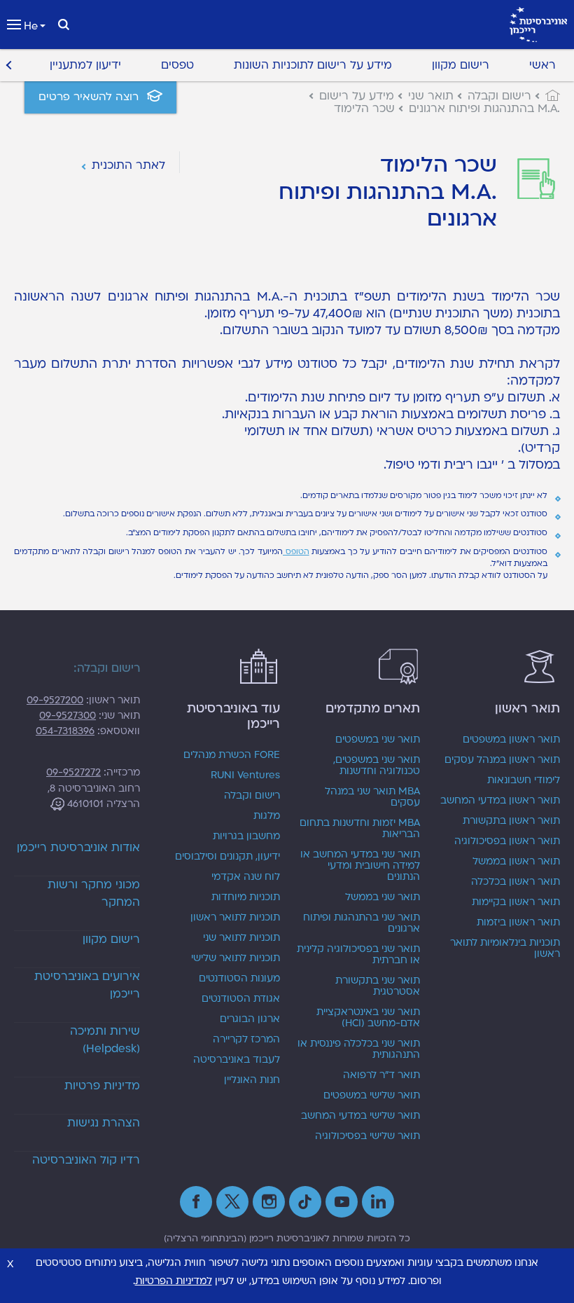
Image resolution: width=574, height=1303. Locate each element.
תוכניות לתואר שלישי (235, 958)
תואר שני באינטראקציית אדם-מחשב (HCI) (368, 1018)
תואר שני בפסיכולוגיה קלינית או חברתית (358, 955)
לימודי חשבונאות (523, 780)
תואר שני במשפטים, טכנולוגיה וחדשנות (376, 765)
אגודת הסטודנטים (241, 999)
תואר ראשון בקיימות (516, 902)
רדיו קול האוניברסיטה (86, 1160)
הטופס (296, 551)
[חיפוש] (63, 25)
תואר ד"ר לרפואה (381, 1075)
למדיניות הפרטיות (173, 1281)
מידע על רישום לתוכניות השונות (313, 65)
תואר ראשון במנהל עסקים (502, 760)
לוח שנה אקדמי (245, 877)
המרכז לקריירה (246, 1039)
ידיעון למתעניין (85, 65)
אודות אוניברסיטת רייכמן (78, 847)
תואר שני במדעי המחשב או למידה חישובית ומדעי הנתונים (360, 866)
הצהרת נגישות (103, 1123)
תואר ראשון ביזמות (518, 922)
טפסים (177, 65)
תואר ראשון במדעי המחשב (500, 800)
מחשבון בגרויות (246, 836)
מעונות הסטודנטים (239, 978)
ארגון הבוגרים (250, 1019)
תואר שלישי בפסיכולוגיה (367, 1136)
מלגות (266, 816)
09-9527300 (67, 715)
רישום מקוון (460, 65)
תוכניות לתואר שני (241, 938)
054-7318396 (65, 731)
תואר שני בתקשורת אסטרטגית (377, 986)
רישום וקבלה (252, 795)
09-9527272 (73, 772)
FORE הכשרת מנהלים (231, 755)
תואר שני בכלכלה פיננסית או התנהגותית (359, 1049)
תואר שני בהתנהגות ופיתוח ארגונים (361, 923)
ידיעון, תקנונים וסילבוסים (227, 856)
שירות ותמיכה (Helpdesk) (105, 1039)
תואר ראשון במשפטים (511, 739)
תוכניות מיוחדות (245, 897)
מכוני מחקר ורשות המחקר (94, 893)
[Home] (545, 96)
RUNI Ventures (245, 775)
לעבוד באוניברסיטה (236, 1060)
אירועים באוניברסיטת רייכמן (87, 985)
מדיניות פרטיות (102, 1086)
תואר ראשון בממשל (516, 861)
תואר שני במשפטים (377, 739)
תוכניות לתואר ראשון (235, 917)
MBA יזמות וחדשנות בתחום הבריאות (360, 829)
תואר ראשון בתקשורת (511, 821)
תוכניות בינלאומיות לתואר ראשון (505, 948)
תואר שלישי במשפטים (371, 1095)
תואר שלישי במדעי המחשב (360, 1116)
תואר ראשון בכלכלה (515, 882)
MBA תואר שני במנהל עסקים (372, 797)
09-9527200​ (55, 700)
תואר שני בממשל (382, 897)
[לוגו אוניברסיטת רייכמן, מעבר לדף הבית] (538, 24)
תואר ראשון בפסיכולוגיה (507, 841)
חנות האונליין (252, 1080)
